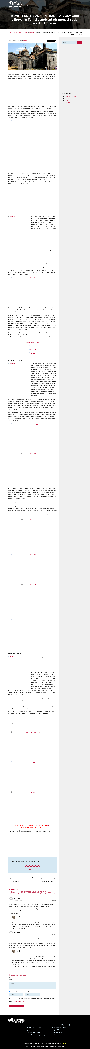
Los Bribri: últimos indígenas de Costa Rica (62, 1030)
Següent (46, 880)
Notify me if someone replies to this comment (22, 991)
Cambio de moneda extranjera (34, 1032)
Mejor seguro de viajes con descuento (36, 1034)
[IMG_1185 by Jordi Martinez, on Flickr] (32, 745)
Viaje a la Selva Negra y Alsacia (59, 1027)
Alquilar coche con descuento (34, 1027)
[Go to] (23, 5)
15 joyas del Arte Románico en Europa (61, 1034)
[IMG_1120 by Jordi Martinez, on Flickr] (32, 349)
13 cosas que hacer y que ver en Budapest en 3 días (64, 1024)
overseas (17, 932)
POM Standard (60, 1046)
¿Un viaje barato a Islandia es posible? (61, 1025)
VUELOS (66, 98)
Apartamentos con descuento (34, 1030)
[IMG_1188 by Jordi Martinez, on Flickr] (32, 775)
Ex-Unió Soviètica (23, 32)
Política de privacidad (19, 1001)
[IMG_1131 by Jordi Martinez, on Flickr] (32, 291)
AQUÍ (48, 825)
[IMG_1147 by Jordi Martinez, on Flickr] (32, 600)
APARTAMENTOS (68, 102)
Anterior (18, 880)
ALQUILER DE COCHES (70, 96)
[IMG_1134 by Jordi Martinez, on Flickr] (32, 342)
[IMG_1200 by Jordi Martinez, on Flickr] (32, 805)
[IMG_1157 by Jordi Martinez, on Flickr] (32, 535)
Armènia (31, 32)
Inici (11, 32)
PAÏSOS (15, 32)
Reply (54, 900)
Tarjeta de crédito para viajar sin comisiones (37, 1035)
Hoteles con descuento (32, 1029)
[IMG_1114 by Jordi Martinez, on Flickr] (32, 353)
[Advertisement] (32, 94)
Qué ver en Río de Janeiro (58, 1032)
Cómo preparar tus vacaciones (34, 1024)
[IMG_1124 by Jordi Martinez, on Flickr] (32, 346)
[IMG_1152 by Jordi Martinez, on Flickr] (32, 568)
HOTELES (66, 100)
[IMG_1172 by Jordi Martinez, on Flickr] (32, 134)
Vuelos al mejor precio (32, 1025)
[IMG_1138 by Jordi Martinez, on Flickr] (32, 633)
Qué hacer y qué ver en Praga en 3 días (61, 1029)
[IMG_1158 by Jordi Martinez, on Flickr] (32, 469)
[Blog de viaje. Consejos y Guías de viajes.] (15, 5)
